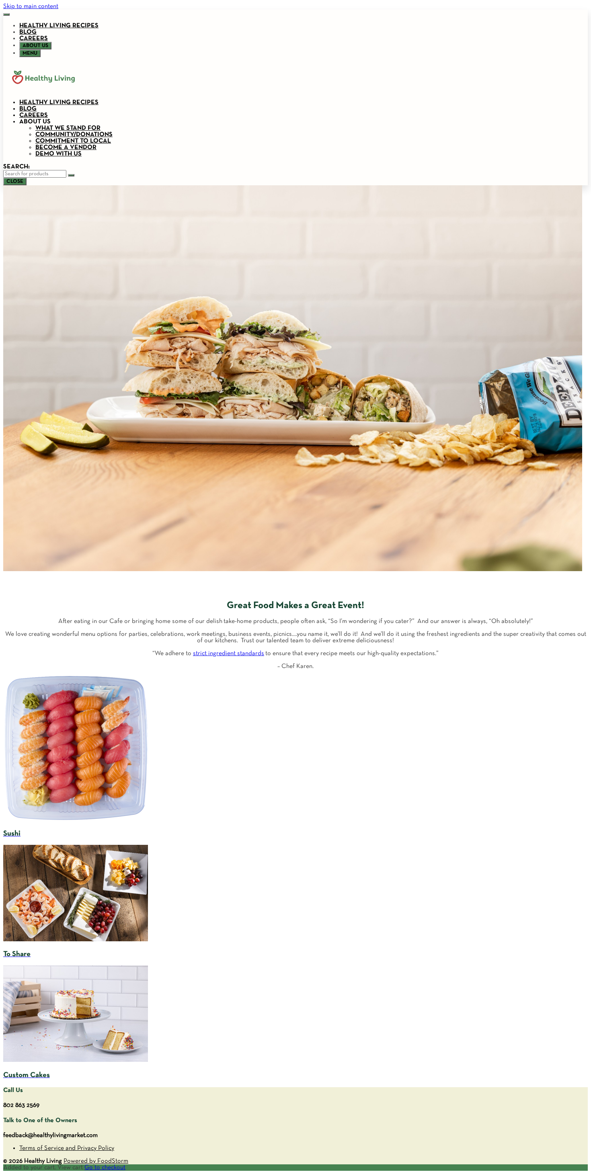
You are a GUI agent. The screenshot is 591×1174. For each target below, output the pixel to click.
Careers (33, 38)
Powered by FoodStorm (96, 1161)
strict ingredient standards (228, 653)
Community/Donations (74, 134)
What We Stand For (68, 128)
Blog (28, 32)
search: (16, 167)
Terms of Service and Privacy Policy (66, 1148)
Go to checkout (104, 1167)
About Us (35, 122)
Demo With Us (58, 154)
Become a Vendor (65, 147)
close (14, 181)
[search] (71, 175)
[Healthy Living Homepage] (43, 89)
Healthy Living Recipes (58, 26)
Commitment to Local (73, 141)
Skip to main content (30, 6)
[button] (6, 14)
